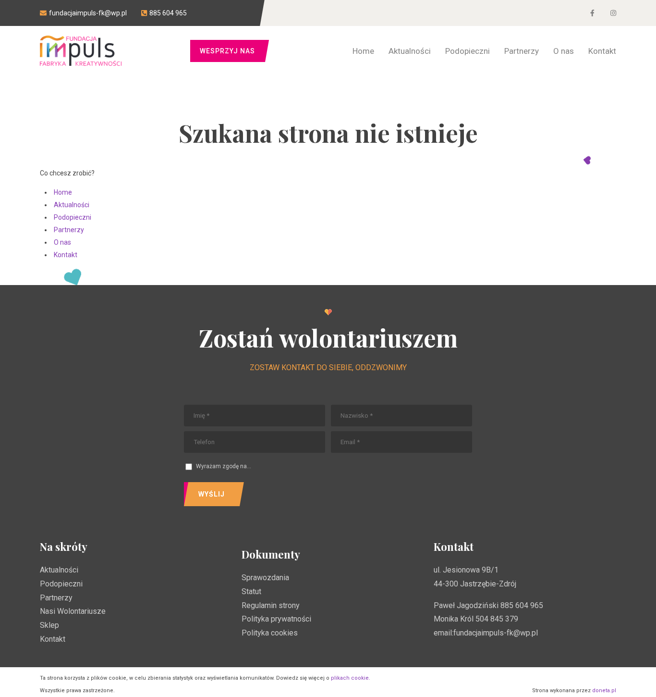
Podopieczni (72, 217)
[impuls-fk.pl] (80, 51)
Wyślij (211, 494)
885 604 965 (521, 605)
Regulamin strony (271, 605)
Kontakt (65, 255)
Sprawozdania (265, 577)
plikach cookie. (350, 678)
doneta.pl (604, 690)
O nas (62, 242)
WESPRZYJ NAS (227, 51)
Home (63, 192)
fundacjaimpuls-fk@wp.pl (495, 632)
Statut (251, 591)
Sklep (49, 625)
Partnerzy (69, 230)
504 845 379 (496, 618)
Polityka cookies (270, 632)
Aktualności (71, 205)
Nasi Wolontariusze (73, 611)
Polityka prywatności (276, 618)
